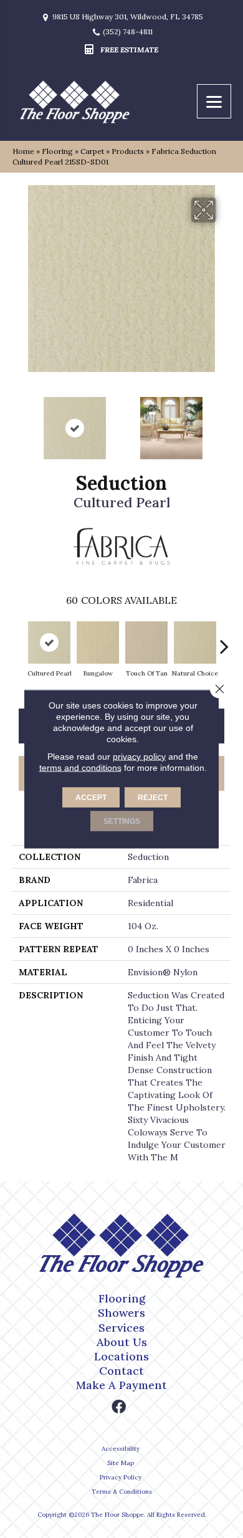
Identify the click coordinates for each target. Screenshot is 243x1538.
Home (23, 151)
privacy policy (139, 757)
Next (224, 422)
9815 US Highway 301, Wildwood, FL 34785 (127, 16)
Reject (153, 797)
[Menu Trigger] (214, 101)
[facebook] (119, 1407)
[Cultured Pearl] (49, 642)
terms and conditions (80, 768)
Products (128, 151)
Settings (121, 821)
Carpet (92, 151)
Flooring (57, 151)
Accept (91, 797)
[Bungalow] (98, 642)
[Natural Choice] (195, 642)
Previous (18, 422)
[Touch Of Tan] (146, 642)
